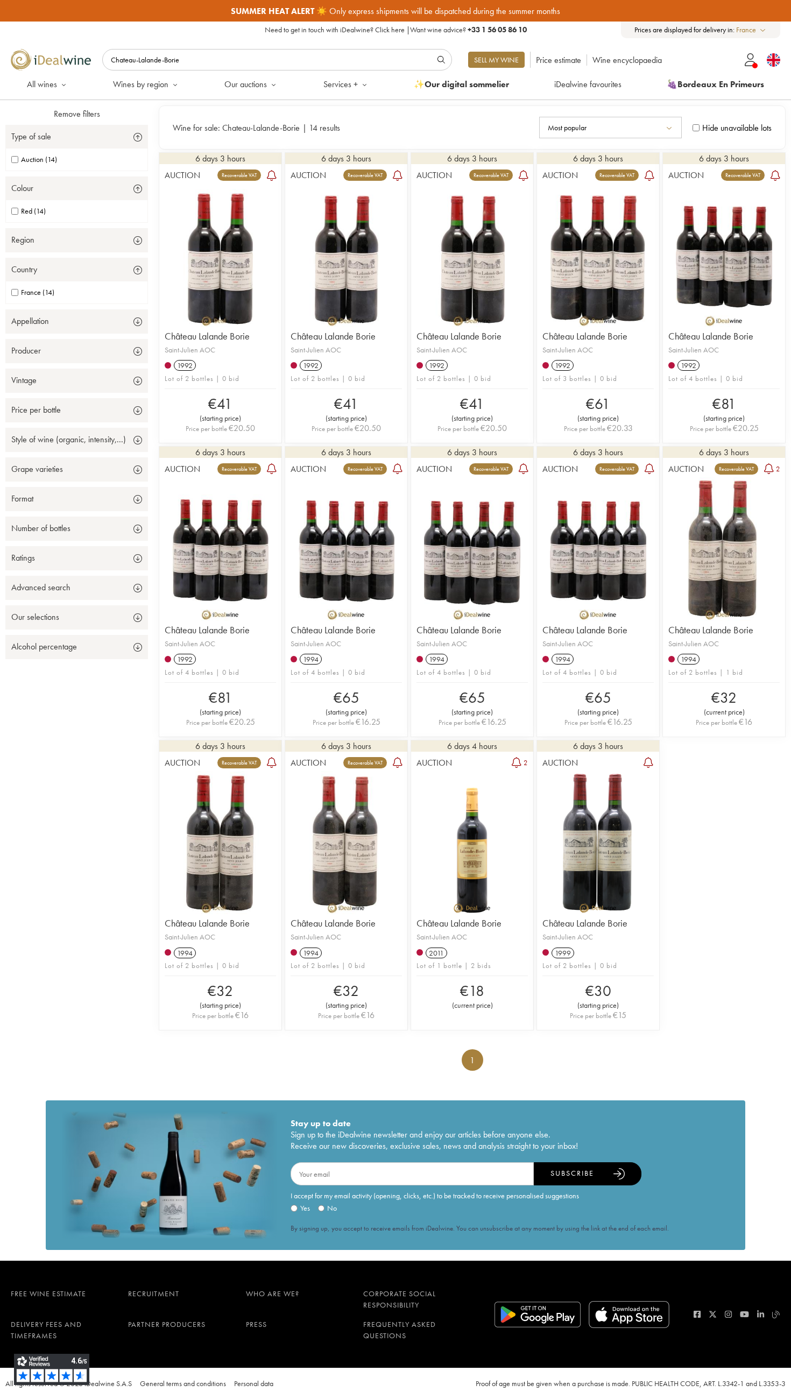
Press (256, 1324)
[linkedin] (760, 1314)
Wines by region (140, 84)
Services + (340, 84)
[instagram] (728, 1314)
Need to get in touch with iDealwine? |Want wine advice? (396, 29)
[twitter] (713, 1314)
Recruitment (153, 1293)
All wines (42, 84)
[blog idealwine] (776, 1314)
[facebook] (697, 1314)
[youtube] (744, 1314)
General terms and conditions (183, 1383)
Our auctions (245, 84)
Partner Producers (167, 1324)
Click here (390, 29)
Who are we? (272, 1293)
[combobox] (751, 30)
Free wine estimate (48, 1293)
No (332, 1208)
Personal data (253, 1383)
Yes (305, 1208)
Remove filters (77, 113)
